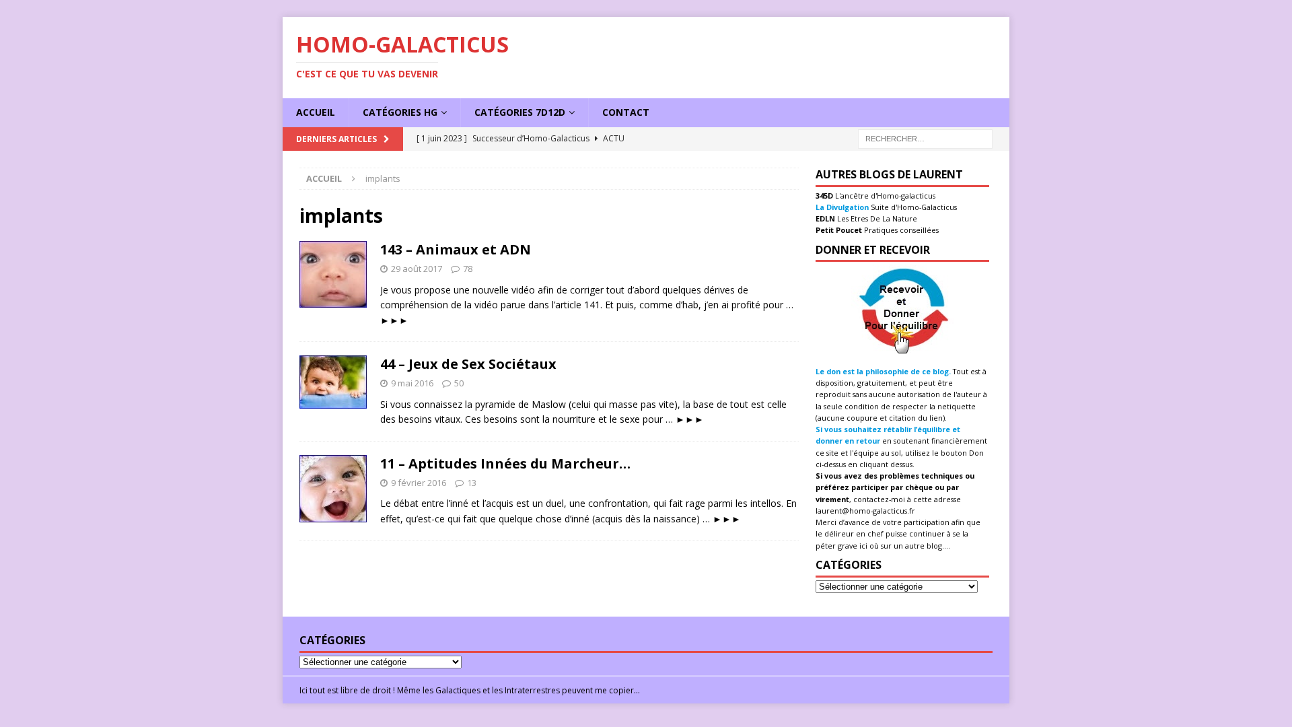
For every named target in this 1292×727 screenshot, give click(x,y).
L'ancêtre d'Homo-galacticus (884, 196)
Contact (625, 112)
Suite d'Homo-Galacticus (913, 207)
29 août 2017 (416, 269)
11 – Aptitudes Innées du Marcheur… (505, 463)
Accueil (315, 112)
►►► (394, 320)
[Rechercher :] (925, 137)
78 (467, 269)
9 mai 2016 (412, 383)
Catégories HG (400, 112)
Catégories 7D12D (519, 112)
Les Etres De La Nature (876, 218)
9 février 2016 (418, 483)
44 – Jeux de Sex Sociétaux (468, 364)
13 (471, 483)
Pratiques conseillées (900, 230)
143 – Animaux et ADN (455, 249)
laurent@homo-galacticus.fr (865, 511)
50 (459, 383)
